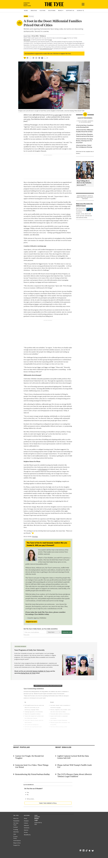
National (26, 825)
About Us (15, 818)
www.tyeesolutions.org (46, 48)
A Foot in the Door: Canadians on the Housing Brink (85, 121)
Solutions (51, 10)
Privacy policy (26, 635)
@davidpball (27, 39)
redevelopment (43, 469)
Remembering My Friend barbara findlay (32, 774)
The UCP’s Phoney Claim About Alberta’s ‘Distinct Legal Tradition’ (74, 775)
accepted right (57, 115)
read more (80, 185)
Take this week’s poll (48, 803)
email (65, 38)
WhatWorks (27, 835)
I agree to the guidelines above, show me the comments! (48, 685)
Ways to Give (17, 843)
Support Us (70, 10)
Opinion (26, 830)
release (68, 214)
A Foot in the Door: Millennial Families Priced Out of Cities (84, 130)
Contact (15, 827)
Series (26, 832)
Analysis (34, 10)
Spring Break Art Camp (28, 673)
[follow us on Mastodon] (33, 58)
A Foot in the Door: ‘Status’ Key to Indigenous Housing (84, 146)
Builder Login (36, 819)
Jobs (14, 834)
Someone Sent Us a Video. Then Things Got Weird (31, 766)
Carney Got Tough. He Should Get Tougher (29, 757)
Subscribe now (67, 632)
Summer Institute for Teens (41, 671)
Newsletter (16, 821)
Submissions (17, 840)
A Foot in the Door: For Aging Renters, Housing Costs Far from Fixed (84, 140)
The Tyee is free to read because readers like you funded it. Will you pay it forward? (47, 544)
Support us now (31, 622)
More (60, 10)
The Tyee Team (15, 824)
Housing (31, 16)
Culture (42, 10)
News (26, 10)
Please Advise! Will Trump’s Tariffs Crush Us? (74, 766)
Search (80, 10)
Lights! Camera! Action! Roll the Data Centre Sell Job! (73, 757)
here (50, 39)
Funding (15, 829)
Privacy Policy (15, 837)
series (28, 119)
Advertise (16, 832)
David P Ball (27, 36)
